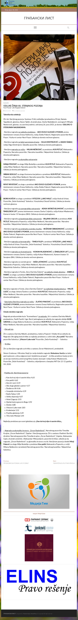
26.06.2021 (7, 111)
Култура (6, 102)
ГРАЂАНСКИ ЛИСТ (39, 18)
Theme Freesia (26, 613)
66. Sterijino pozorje (19, 111)
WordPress (34, 613)
